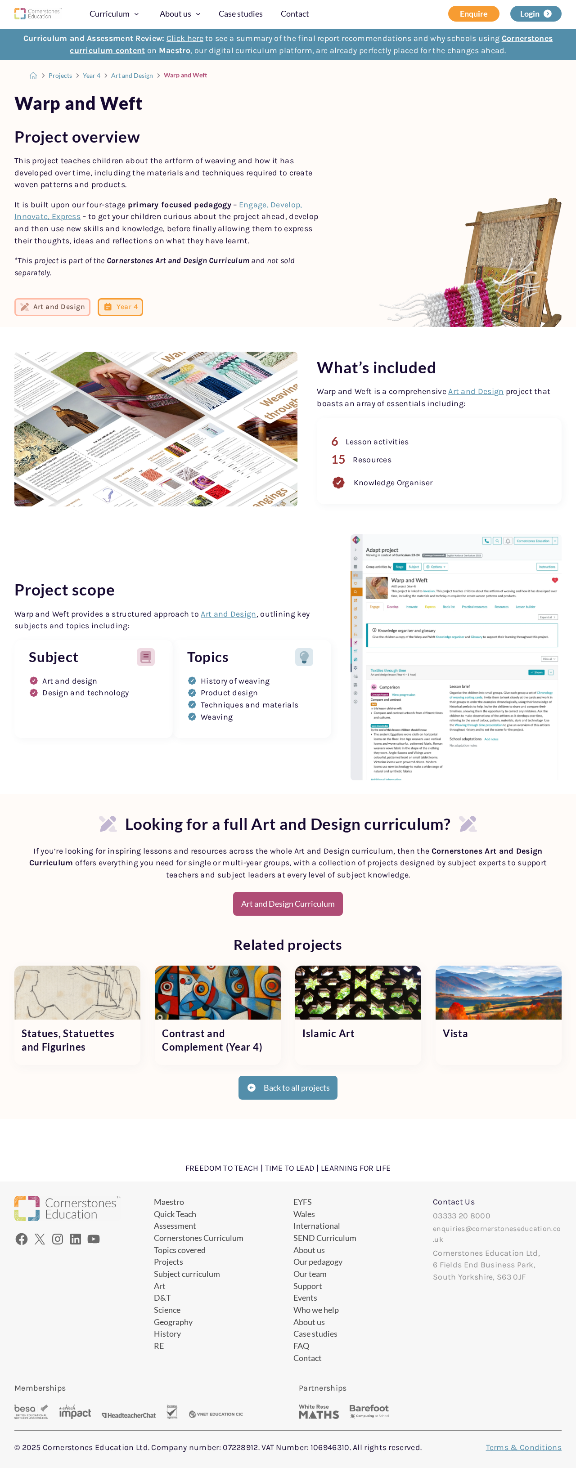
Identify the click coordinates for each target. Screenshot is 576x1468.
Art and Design (132, 75)
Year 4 (91, 75)
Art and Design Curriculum (288, 904)
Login (530, 13)
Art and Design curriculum (344, 850)
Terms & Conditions (524, 1447)
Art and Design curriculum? (351, 823)
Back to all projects (297, 1087)
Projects (60, 75)
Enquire (474, 13)
